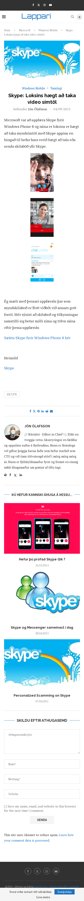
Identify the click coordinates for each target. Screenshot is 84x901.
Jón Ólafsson (37, 109)
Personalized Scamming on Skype (42, 695)
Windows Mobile (48, 30)
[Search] (72, 17)
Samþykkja (64, 892)
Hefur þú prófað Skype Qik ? (42, 559)
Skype (9, 367)
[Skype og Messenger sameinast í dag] (42, 596)
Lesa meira (43, 897)
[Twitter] (38, 5)
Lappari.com (40, 886)
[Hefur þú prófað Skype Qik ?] (42, 528)
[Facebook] (33, 5)
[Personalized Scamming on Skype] (42, 664)
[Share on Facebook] (30, 411)
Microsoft (24, 30)
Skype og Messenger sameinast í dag (42, 627)
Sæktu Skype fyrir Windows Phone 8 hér (37, 337)
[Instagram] (44, 5)
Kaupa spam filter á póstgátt (64, 886)
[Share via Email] (51, 411)
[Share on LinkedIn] (42, 411)
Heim (7, 30)
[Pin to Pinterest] (38, 411)
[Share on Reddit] (46, 411)
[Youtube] (50, 5)
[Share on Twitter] (34, 411)
